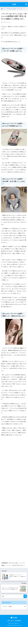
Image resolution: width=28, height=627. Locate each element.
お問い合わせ (10, 620)
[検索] (25, 596)
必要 (14, 565)
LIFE (14, 4)
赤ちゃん (23, 565)
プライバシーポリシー (13, 623)
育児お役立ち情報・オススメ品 (16, 563)
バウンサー (9, 565)
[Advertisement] (14, 498)
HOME (14, 617)
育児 (18, 565)
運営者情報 (18, 620)
